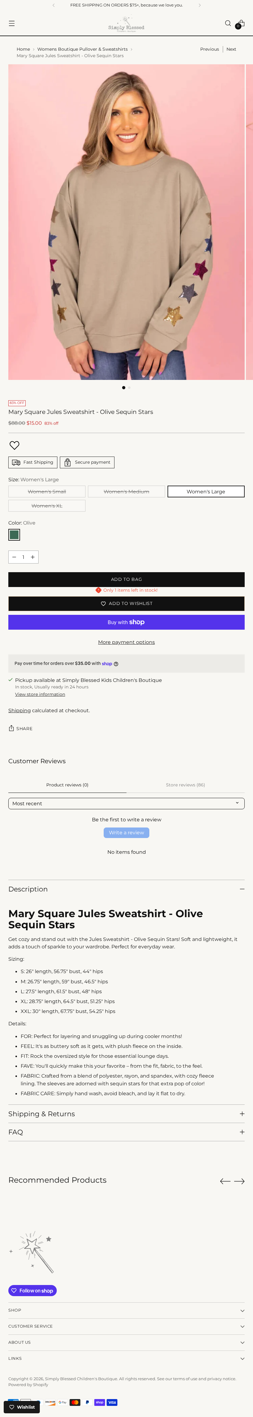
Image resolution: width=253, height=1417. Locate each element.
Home (23, 49)
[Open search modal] (228, 23)
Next (231, 49)
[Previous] (53, 5)
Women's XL (46, 506)
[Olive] (14, 535)
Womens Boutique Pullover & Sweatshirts (82, 49)
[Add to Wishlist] (14, 445)
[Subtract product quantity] (14, 557)
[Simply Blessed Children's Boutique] (126, 23)
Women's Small (47, 491)
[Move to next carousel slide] (239, 1181)
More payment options (126, 642)
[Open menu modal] (11, 23)
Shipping (19, 710)
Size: (33, 479)
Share (24, 728)
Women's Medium (126, 491)
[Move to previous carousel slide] (225, 1181)
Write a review (126, 833)
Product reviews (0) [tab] (67, 785)
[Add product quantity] (32, 557)
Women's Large (206, 491)
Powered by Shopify (28, 1384)
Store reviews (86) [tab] (185, 785)
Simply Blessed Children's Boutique (81, 1379)
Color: (21, 523)
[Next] (199, 5)
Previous (209, 49)
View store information (40, 694)
